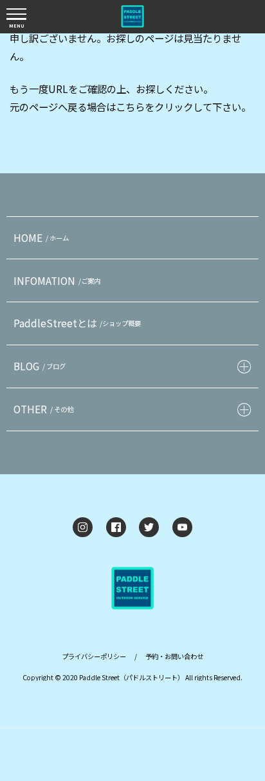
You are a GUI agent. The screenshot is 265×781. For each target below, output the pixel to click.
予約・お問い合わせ (174, 656)
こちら (130, 106)
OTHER (43, 409)
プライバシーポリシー (94, 656)
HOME (41, 237)
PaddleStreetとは (77, 323)
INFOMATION (57, 280)
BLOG (40, 366)
